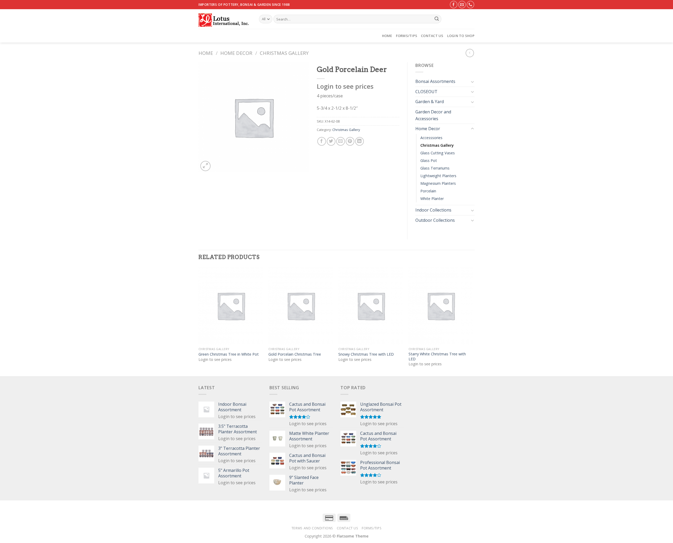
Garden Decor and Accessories (433, 115)
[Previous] (199, 321)
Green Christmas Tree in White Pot (228, 354)
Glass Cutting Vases (437, 152)
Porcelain (428, 190)
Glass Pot (428, 160)
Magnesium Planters (438, 183)
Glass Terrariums (435, 168)
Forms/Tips (406, 35)
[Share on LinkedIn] (359, 141)
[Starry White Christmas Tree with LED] (441, 306)
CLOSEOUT (426, 91)
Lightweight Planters (438, 175)
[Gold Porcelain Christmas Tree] (300, 306)
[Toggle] (472, 81)
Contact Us (432, 35)
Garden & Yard (429, 101)
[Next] (473, 321)
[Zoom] (205, 166)
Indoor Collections (433, 210)
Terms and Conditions (312, 528)
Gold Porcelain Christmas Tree (294, 354)
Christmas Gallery (284, 53)
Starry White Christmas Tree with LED (437, 356)
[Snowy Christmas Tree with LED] (370, 306)
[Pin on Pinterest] (350, 141)
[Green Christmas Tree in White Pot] (230, 306)
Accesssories (431, 137)
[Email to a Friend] (340, 141)
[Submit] (436, 19)
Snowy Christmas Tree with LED (366, 354)
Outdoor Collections (435, 220)
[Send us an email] (462, 4)
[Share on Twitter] (331, 141)
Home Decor (236, 53)
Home (387, 35)
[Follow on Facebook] (453, 4)
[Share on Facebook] (321, 141)
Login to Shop (461, 35)
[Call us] (470, 4)
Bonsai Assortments (435, 81)
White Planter (432, 198)
